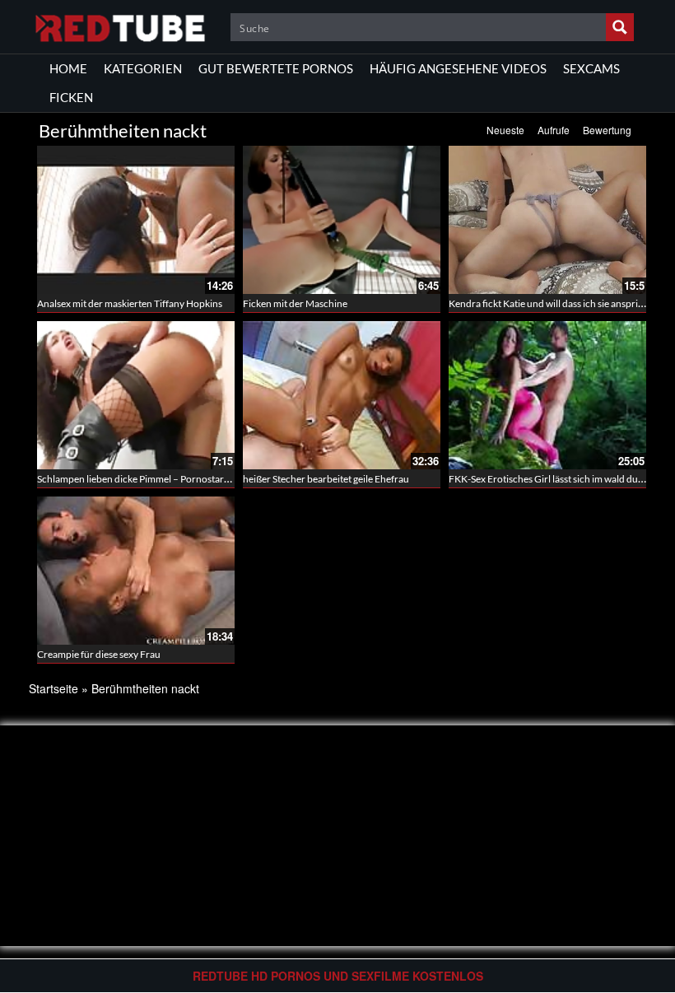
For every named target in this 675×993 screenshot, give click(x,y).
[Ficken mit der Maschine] (341, 220)
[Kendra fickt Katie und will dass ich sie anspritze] (547, 220)
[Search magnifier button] (620, 27)
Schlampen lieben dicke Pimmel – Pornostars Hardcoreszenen (169, 479)
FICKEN (71, 97)
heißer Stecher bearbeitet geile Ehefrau (326, 479)
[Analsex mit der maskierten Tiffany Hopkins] (136, 220)
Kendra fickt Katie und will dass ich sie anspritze (550, 303)
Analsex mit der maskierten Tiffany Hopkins (129, 303)
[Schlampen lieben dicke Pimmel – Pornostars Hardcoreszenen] (136, 395)
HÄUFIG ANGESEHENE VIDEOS (458, 68)
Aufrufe (554, 130)
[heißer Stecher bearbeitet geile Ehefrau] (341, 395)
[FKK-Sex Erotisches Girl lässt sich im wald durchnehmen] (547, 395)
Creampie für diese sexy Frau (99, 654)
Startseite (53, 688)
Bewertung (607, 130)
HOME (68, 68)
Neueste (505, 130)
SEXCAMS (591, 68)
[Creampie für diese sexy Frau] (136, 570)
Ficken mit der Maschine (295, 303)
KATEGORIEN (143, 68)
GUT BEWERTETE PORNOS (275, 68)
